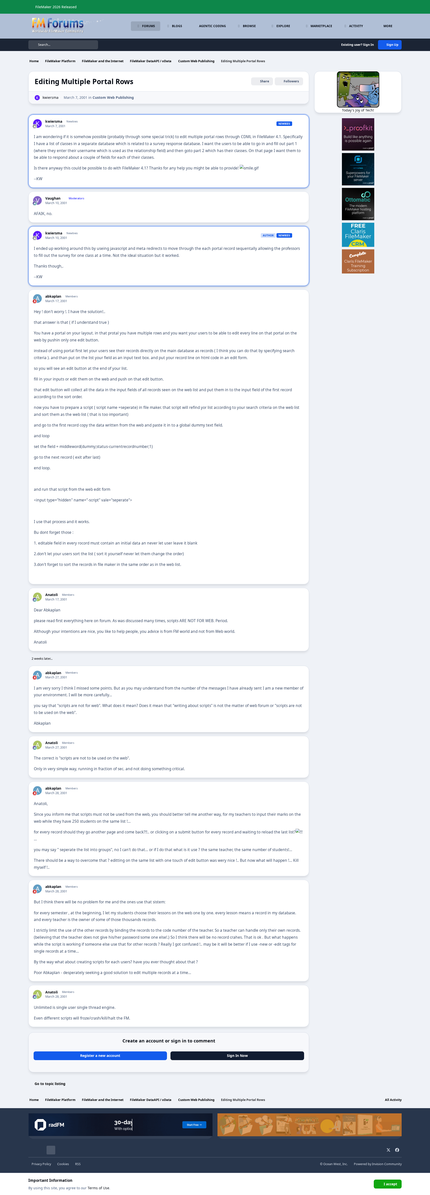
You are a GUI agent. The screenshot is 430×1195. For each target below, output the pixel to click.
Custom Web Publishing (113, 97)
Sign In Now (237, 1055)
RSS (78, 1164)
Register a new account (100, 1055)
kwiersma (50, 97)
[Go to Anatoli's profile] (37, 597)
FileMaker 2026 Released (56, 6)
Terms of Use (98, 1188)
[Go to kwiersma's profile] (37, 97)
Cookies (63, 1164)
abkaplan (53, 296)
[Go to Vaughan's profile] (37, 200)
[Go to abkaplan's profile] (37, 298)
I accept (390, 1184)
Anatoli (51, 595)
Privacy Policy (41, 1164)
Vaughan (52, 198)
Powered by (378, 1164)
